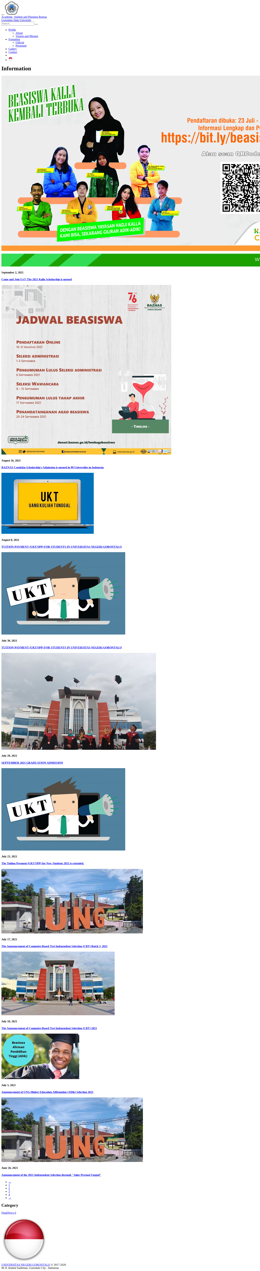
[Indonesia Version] (10, 59)
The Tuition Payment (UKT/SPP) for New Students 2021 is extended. (42, 863)
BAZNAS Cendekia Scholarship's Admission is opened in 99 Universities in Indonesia (52, 467)
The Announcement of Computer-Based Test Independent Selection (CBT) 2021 (49, 1028)
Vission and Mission (27, 36)
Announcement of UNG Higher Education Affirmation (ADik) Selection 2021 (47, 1092)
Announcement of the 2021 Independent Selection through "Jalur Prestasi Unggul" (51, 1174)
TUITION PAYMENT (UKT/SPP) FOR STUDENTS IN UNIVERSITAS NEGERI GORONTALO (61, 546)
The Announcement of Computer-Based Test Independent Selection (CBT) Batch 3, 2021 (54, 946)
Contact (12, 52)
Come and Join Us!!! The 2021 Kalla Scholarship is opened (36, 279)
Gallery (12, 48)
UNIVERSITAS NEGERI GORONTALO (25, 1264)
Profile (12, 29)
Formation (14, 39)
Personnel (21, 45)
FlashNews (8, 1212)
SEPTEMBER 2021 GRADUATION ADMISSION (32, 762)
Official (20, 42)
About (19, 32)
